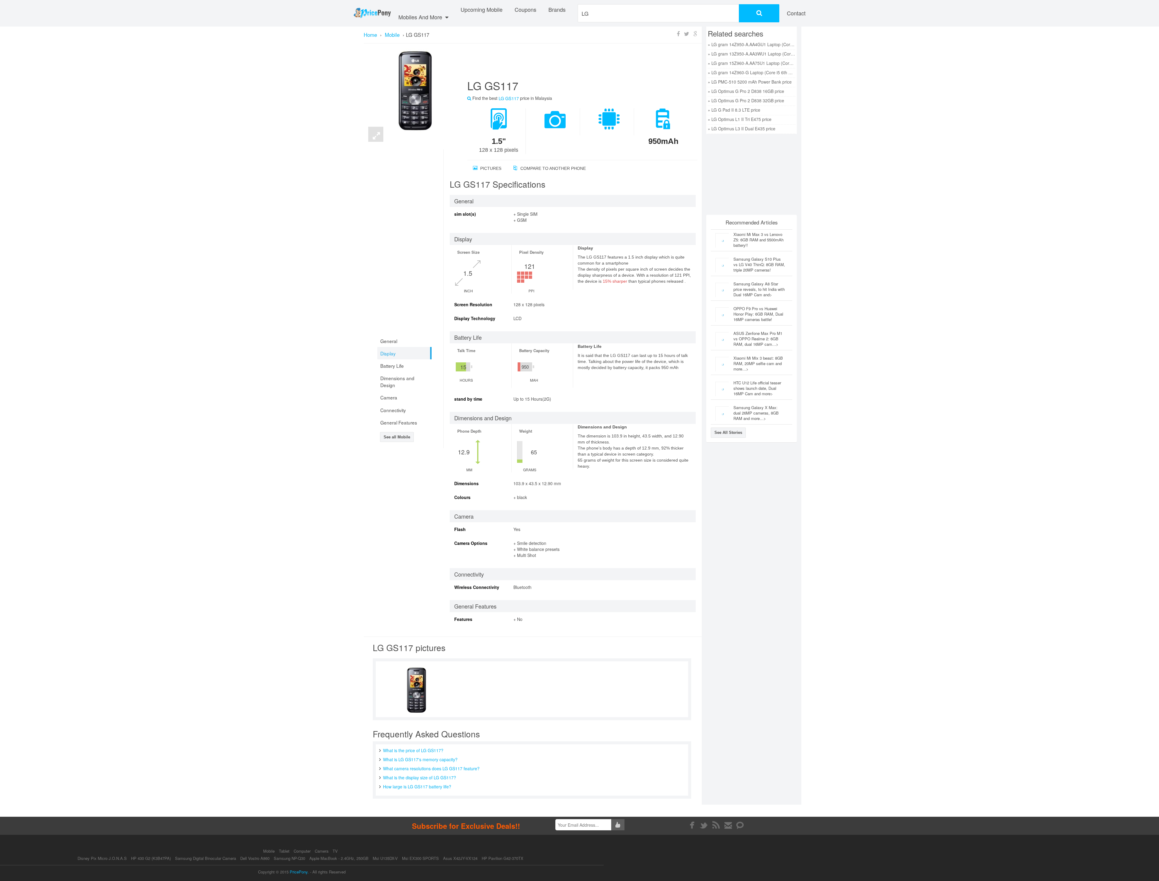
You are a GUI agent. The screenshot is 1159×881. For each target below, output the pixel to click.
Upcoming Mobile (482, 9)
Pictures (490, 168)
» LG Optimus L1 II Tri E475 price (739, 119)
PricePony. (299, 872)
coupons (525, 9)
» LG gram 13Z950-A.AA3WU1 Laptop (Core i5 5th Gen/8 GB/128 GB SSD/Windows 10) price (751, 54)
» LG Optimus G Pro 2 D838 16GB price (746, 91)
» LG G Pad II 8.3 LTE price (734, 110)
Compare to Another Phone (552, 168)
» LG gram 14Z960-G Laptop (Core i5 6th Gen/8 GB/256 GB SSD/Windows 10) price (751, 72)
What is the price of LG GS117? (413, 750)
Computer (303, 851)
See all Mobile (397, 437)
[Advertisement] (575, 63)
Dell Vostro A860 (255, 858)
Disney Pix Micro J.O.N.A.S (102, 858)
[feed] (716, 825)
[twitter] (704, 825)
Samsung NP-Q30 (289, 858)
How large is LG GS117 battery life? (417, 787)
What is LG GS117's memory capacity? (420, 759)
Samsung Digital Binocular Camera (205, 858)
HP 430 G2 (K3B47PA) (151, 858)
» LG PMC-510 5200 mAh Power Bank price (750, 82)
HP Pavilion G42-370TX (502, 858)
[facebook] (692, 825)
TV (335, 851)
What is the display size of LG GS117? (419, 777)
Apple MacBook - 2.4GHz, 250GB (339, 858)
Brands (557, 9)
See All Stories (728, 432)
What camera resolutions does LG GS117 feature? (431, 768)
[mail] (728, 825)
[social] (740, 825)
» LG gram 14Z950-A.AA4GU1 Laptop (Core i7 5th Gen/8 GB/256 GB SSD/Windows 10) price (751, 44)
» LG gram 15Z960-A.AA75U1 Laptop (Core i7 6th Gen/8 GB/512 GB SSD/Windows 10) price (751, 63)
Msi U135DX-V (385, 858)
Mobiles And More (421, 17)
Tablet (285, 851)
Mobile (269, 851)
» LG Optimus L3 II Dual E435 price (741, 129)
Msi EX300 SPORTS (420, 858)
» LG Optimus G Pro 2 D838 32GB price (746, 100)
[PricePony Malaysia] (372, 13)
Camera (322, 851)
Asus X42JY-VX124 (460, 858)
